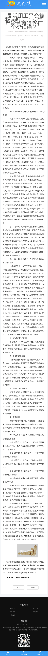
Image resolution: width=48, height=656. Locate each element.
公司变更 (12, 612)
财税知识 (12, 615)
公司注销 (35, 612)
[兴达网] (21, 3)
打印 (19, 587)
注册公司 (12, 608)
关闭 (33, 587)
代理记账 (35, 608)
